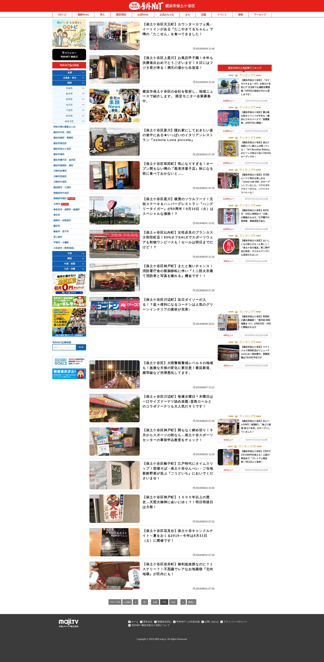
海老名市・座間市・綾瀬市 (66, 209)
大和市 (60, 204)
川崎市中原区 (60, 182)
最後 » (191, 602)
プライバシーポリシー (235, 621)
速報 (240, 14)
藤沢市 (56, 226)
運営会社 (148, 621)
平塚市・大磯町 (61, 242)
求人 (102, 14)
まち (187, 14)
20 (144, 602)
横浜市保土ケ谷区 (180, 6)
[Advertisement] (152, 343)
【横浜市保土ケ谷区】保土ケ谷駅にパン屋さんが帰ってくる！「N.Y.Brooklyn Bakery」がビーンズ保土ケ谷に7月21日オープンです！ (256, 149)
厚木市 (56, 215)
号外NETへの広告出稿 (188, 621)
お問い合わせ (212, 621)
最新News (83, 14)
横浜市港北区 (60, 143)
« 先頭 (127, 602)
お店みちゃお (167, 14)
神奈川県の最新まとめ (64, 127)
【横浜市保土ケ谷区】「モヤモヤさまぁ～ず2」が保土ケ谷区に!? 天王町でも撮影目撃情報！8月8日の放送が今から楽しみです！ (256, 87)
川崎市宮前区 (60, 176)
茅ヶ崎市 (57, 237)
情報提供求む (164, 621)
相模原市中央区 (61, 193)
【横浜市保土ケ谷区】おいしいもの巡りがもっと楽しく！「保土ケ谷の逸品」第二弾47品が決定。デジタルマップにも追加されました (255, 247)
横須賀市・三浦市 (62, 187)
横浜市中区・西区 (62, 132)
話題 (203, 14)
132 (173, 602)
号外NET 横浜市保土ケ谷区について (150, 625)
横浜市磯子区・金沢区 (64, 160)
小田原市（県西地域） (64, 248)
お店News (143, 14)
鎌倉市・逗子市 (61, 231)
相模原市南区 (64, 198)
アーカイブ (260, 14)
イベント (222, 14)
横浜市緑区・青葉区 (63, 138)
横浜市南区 (58, 154)
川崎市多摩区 (60, 171)
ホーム (134, 621)
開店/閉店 (121, 14)
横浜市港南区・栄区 (63, 165)
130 (155, 602)
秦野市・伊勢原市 (62, 220)
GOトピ (62, 14)
